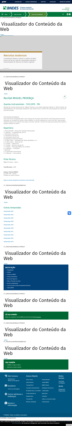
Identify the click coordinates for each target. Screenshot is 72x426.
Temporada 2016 (8, 235)
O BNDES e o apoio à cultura (14, 365)
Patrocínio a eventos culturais (14, 367)
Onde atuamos (30, 382)
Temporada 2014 (9, 241)
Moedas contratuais (31, 401)
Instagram (62, 383)
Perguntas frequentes (62, 390)
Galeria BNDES (10, 287)
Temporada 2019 (8, 225)
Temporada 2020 (8, 221)
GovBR (4, 2)
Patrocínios (45, 393)
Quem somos (29, 379)
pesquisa (38, 317)
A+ (67, 10)
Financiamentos (46, 379)
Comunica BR (18, 1)
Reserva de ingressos (12, 279)
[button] (2, 34)
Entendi (69, 425)
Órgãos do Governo (65, 1)
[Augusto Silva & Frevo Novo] (6, 68)
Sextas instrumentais (12, 276)
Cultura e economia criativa (48, 399)
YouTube (61, 381)
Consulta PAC (29, 399)
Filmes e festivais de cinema (13, 281)
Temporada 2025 (8, 211)
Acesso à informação (31, 1)
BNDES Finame (45, 385)
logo (18, 7)
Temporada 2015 (8, 238)
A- (68, 10)
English (67, 8)
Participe (43, 1)
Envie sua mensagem (14, 389)
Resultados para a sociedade (33, 390)
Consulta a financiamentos (32, 388)
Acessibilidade (65, 9)
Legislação (53, 1)
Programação (10, 270)
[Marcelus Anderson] (4, 68)
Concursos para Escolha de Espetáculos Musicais (18, 285)
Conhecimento (45, 401)
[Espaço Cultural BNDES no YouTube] (8, 68)
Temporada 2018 (8, 228)
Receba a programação (12, 283)
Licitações (44, 396)
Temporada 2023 (8, 218)
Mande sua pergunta (13, 380)
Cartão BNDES (45, 382)
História (9, 272)
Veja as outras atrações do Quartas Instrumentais (19, 180)
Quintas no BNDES (11, 274)
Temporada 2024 (9, 214)
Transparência (29, 385)
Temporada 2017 (8, 231)
